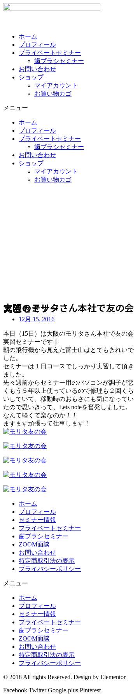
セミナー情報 (37, 520)
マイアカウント (56, 85)
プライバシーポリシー (50, 569)
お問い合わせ (37, 69)
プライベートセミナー (50, 52)
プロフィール (37, 44)
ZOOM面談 (34, 544)
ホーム (28, 36)
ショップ (31, 77)
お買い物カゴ (53, 93)
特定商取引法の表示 (47, 560)
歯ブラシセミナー (59, 61)
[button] (70, 108)
